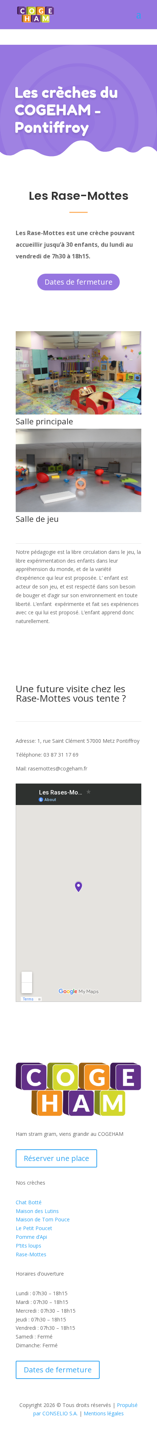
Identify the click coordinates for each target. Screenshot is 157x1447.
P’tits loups (28, 1245)
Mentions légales (104, 1413)
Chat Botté (29, 1202)
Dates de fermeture (78, 282)
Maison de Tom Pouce (43, 1219)
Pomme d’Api (31, 1236)
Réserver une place (56, 1158)
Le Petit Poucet (34, 1228)
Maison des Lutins (37, 1211)
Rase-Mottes (31, 1254)
